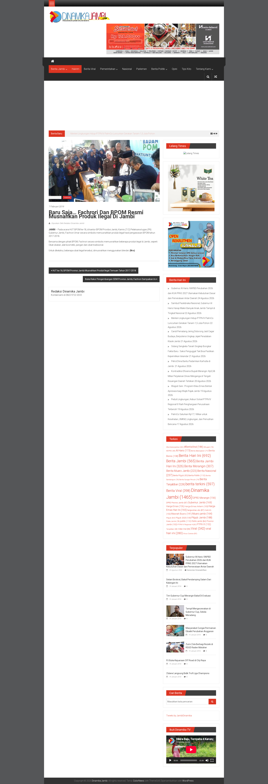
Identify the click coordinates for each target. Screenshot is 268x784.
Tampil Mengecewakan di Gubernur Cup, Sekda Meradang (198, 611)
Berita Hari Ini (195, 455)
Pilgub (170, 518)
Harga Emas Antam (196, 506)
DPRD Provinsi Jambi (177, 503)
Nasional (127, 68)
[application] (191, 749)
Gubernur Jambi (200, 502)
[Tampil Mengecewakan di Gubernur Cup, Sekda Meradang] (175, 611)
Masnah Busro (181, 513)
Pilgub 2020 (183, 518)
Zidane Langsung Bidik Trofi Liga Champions (187, 673)
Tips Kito (186, 68)
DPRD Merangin (204, 497)
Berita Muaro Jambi (181, 470)
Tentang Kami (203, 68)
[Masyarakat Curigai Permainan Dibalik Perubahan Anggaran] (175, 630)
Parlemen (141, 68)
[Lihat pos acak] (215, 76)
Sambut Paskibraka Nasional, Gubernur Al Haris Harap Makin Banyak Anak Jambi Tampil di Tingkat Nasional (191, 308)
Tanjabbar (172, 529)
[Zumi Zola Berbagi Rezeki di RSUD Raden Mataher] (175, 646)
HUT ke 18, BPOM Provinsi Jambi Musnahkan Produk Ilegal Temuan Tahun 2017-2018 (94, 270)
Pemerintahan (107, 68)
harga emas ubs (195, 510)
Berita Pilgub (180, 475)
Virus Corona (190, 533)
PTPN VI (204, 524)
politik (185, 521)
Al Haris (183, 450)
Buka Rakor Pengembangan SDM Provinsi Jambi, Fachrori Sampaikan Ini (120, 279)
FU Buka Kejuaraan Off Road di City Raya (186, 660)
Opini (174, 68)
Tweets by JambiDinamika (179, 715)
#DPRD (170, 451)
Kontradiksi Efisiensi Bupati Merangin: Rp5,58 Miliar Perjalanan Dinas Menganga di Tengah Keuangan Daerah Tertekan (191, 376)
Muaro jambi (202, 513)
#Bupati (209, 447)
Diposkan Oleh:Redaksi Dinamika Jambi (67, 223)
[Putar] (170, 760)
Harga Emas (175, 506)
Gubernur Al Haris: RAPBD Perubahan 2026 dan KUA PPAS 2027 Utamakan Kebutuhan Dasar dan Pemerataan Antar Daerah (191, 293)
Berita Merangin (198, 466)
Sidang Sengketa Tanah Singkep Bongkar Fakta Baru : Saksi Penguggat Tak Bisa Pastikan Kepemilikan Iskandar (191, 351)
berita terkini (200, 484)
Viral (198, 528)
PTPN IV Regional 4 (186, 524)
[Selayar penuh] (212, 760)
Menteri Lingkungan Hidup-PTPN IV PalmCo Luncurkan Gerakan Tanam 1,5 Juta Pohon (112, 133)
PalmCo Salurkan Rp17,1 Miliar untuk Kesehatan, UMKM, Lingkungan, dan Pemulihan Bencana (190, 419)
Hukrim (75, 68)
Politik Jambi (199, 521)
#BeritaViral (193, 446)
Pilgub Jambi (202, 517)
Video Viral (184, 529)
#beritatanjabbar (175, 447)
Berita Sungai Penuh (189, 480)
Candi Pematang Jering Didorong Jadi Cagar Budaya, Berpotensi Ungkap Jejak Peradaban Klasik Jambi (191, 336)
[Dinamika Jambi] (52, 61)
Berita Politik (158, 68)
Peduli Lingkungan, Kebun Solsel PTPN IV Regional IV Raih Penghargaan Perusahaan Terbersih (189, 404)
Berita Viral (90, 68)
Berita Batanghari (199, 451)
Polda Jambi (173, 521)
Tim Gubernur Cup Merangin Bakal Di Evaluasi (188, 595)
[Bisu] (207, 760)
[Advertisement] (134, 104)
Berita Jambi (58, 68)
